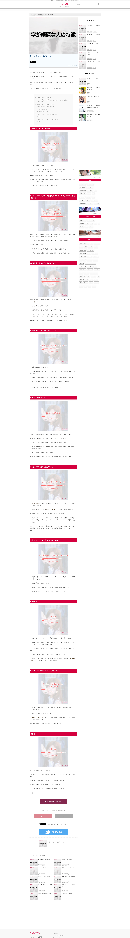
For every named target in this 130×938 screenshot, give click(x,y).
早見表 (94, 286)
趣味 (92, 223)
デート (81, 246)
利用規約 (55, 933)
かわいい (82, 223)
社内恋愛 (90, 259)
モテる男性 (82, 197)
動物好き (82, 226)
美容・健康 (95, 279)
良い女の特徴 (83, 184)
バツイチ (82, 279)
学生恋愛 (95, 266)
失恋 (93, 193)
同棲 (86, 246)
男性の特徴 (90, 190)
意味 (90, 286)
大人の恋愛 (95, 253)
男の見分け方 (95, 200)
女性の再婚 (90, 269)
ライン (81, 272)
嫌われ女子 (97, 203)
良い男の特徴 (90, 187)
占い (96, 223)
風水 (87, 226)
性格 (98, 276)
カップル (91, 246)
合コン (89, 253)
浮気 (81, 193)
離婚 (85, 259)
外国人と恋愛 (91, 250)
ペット (81, 286)
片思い (91, 282)
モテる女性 (82, 200)
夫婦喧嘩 (90, 256)
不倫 (81, 256)
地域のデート (83, 220)
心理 (81, 243)
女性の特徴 (82, 187)
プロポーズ (97, 243)
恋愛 (96, 190)
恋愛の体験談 (83, 250)
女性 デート (83, 269)
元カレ (89, 193)
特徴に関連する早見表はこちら (53, 801)
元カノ (88, 200)
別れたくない (88, 266)
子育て (81, 266)
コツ (81, 259)
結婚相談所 (97, 269)
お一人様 (93, 276)
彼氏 (85, 243)
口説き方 (87, 272)
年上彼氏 (91, 203)
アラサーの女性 (83, 203)
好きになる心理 (91, 220)
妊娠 (81, 282)
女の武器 (89, 197)
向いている (88, 279)
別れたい (86, 282)
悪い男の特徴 (83, 190)
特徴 (94, 197)
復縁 (86, 286)
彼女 (85, 193)
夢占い (91, 226)
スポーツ (96, 282)
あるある (96, 259)
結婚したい (96, 256)
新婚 (85, 256)
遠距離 (96, 246)
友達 (81, 276)
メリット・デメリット (91, 263)
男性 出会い (83, 253)
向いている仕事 (94, 272)
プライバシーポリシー (58, 935)
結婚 (92, 243)
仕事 (85, 276)
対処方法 (82, 263)
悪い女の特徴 (91, 184)
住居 (89, 276)
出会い (87, 223)
